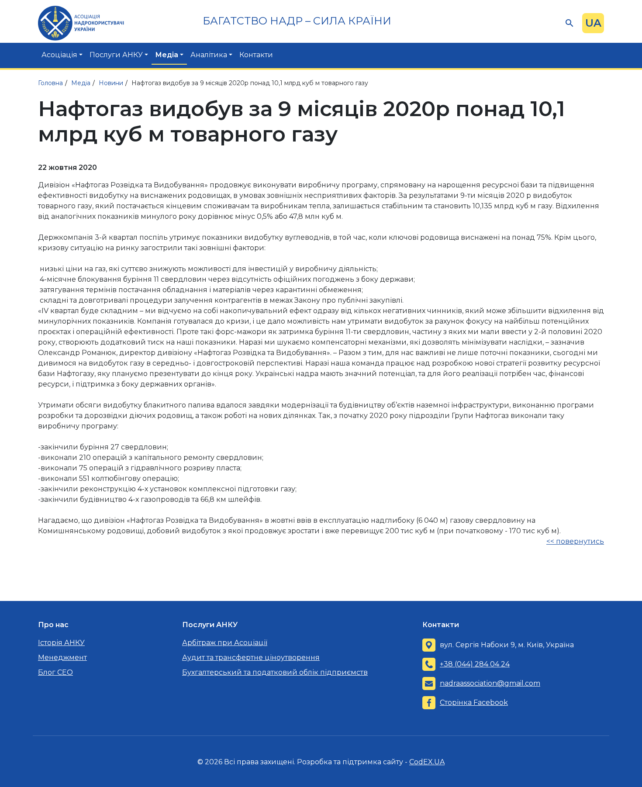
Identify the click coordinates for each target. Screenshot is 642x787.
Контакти (256, 55)
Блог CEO (55, 672)
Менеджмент (62, 657)
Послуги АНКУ (116, 55)
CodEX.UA (427, 762)
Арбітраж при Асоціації (224, 643)
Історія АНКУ (61, 643)
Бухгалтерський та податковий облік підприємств (275, 672)
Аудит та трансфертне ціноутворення (251, 657)
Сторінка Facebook (474, 702)
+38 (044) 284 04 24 (475, 664)
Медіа (166, 55)
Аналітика (208, 55)
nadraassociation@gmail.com (490, 683)
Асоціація (59, 55)
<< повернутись (575, 541)
